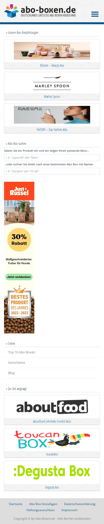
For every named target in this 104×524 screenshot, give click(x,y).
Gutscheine (16, 362)
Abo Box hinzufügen (43, 504)
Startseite (15, 504)
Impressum (69, 510)
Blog (11, 373)
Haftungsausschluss (41, 510)
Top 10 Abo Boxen (21, 352)
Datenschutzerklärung (79, 504)
